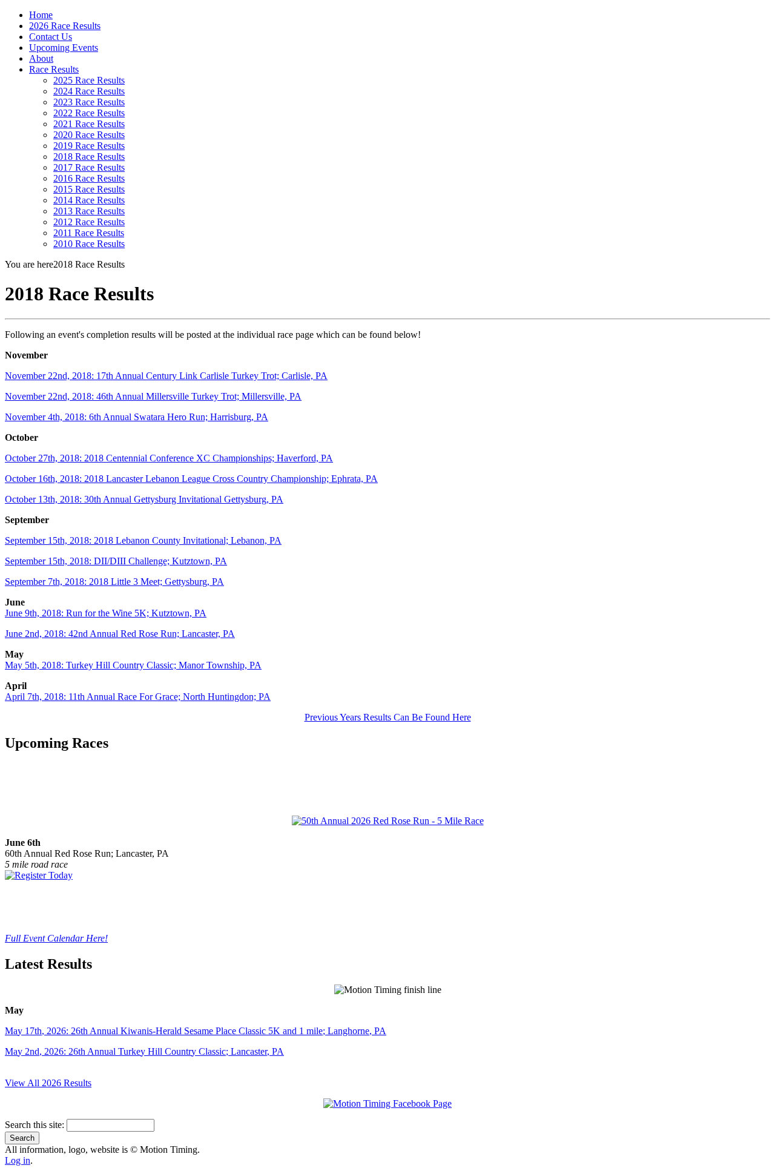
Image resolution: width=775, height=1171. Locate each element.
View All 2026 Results (48, 1083)
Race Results (54, 69)
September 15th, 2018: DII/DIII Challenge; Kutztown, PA (116, 561)
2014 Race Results (89, 200)
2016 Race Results (89, 178)
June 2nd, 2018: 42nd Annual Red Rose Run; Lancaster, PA (120, 633)
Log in (17, 1160)
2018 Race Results (89, 156)
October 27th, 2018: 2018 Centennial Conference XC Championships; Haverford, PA (169, 458)
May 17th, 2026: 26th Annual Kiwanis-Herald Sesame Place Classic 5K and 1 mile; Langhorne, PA (195, 1031)
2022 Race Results (89, 113)
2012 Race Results (89, 222)
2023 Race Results (89, 102)
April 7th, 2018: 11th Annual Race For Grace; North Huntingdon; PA (138, 696)
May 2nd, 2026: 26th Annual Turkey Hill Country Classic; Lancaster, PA (144, 1051)
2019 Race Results (89, 145)
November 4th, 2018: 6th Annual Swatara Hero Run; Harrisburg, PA (136, 417)
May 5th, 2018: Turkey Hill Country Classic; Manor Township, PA (133, 665)
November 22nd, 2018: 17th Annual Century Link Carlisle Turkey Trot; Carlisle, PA (166, 376)
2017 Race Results (89, 167)
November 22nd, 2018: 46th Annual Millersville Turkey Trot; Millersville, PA (153, 396)
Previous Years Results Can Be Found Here (388, 717)
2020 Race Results (89, 135)
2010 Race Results (89, 244)
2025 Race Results (89, 80)
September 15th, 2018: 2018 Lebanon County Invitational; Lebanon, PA (143, 540)
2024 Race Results (89, 91)
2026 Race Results (65, 26)
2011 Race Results (88, 233)
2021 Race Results (89, 124)
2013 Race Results (89, 211)
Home (41, 15)
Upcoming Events (63, 47)
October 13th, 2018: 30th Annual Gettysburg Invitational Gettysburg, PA (144, 499)
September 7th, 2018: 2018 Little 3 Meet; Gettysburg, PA (114, 581)
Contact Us (50, 36)
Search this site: (36, 1125)
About (41, 58)
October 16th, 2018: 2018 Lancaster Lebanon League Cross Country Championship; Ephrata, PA (191, 478)
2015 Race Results (89, 189)
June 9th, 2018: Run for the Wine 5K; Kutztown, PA (105, 613)
